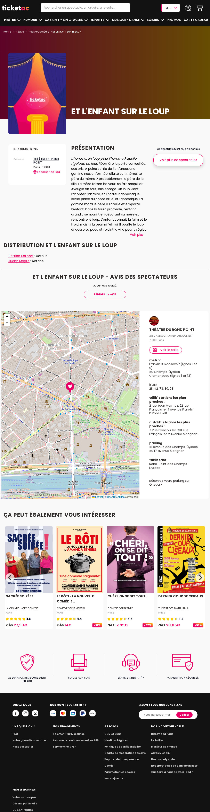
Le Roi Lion (157, 740)
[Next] (199, 577)
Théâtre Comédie (38, 31)
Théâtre (9, 20)
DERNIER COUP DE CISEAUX (180, 596)
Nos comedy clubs (163, 759)
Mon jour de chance (164, 746)
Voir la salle (169, 349)
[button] (199, 8)
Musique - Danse (126, 20)
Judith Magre (19, 261)
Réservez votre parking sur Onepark (169, 482)
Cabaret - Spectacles (64, 20)
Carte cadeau (196, 20)
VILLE (168, 8)
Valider (184, 714)
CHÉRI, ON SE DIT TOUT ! (127, 596)
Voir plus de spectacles (178, 160)
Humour (30, 20)
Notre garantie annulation (30, 740)
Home (7, 31)
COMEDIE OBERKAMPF (120, 608)
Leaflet (99, 496)
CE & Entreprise (23, 810)
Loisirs (153, 20)
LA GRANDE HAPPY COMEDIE (22, 608)
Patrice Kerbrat (21, 256)
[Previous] (10, 577)
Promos (174, 20)
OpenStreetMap (116, 496)
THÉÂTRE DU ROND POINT (46, 161)
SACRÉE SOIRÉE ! (19, 596)
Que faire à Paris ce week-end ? (172, 772)
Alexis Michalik (160, 753)
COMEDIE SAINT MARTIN (71, 608)
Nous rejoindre (113, 778)
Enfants (97, 20)
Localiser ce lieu (48, 172)
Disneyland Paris (162, 734)
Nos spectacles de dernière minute (174, 765)
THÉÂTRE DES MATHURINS (173, 608)
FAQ (15, 734)
